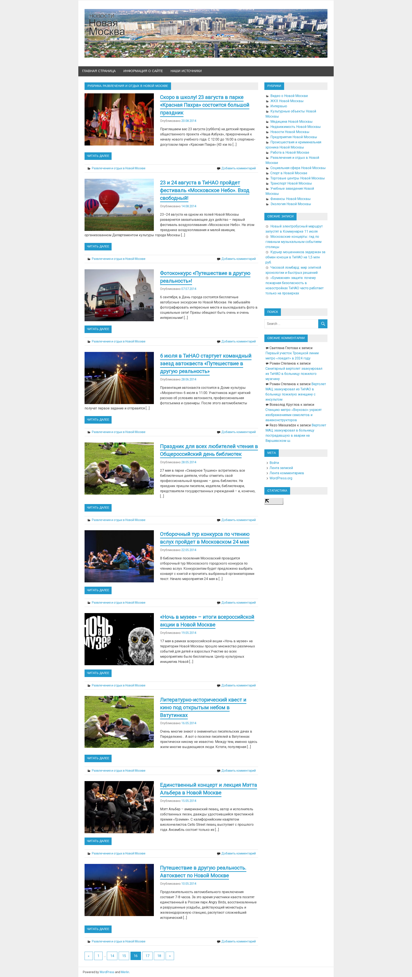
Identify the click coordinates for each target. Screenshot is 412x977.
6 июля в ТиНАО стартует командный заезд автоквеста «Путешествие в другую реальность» (205, 363)
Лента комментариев (287, 473)
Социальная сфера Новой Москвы (298, 168)
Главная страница (99, 71)
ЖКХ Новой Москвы (287, 101)
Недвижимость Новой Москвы (295, 127)
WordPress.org (281, 478)
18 (159, 956)
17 (147, 956)
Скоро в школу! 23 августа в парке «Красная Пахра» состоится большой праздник (204, 105)
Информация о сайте (143, 71)
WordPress (107, 972)
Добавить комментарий (238, 168)
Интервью (278, 106)
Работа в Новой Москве (289, 152)
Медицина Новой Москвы (291, 122)
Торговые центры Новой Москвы (297, 178)
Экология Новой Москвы (290, 204)
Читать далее (98, 156)
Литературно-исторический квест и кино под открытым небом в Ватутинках (203, 707)
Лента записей (281, 468)
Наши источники (186, 71)
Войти (274, 463)
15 (124, 956)
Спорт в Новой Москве (288, 173)
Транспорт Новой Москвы (291, 183)
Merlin (125, 972)
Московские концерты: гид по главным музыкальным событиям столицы (293, 242)
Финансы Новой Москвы (290, 199)
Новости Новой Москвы (289, 132)
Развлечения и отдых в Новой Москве (118, 168)
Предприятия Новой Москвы (293, 137)
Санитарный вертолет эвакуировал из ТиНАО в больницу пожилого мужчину (293, 374)
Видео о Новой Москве (289, 96)
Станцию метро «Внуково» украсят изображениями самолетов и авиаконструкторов (293, 415)
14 (112, 956)
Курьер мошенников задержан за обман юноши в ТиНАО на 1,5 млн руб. (295, 257)
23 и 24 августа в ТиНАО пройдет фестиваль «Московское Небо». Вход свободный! (204, 190)
